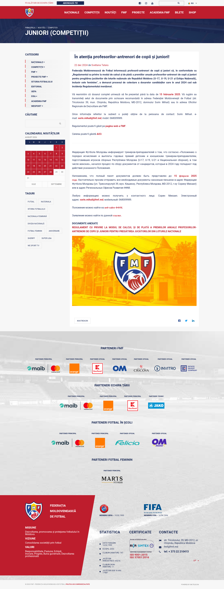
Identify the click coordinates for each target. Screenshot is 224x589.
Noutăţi (41, 28)
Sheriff (31, 238)
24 (28, 172)
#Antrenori (82, 321)
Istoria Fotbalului (41, 81)
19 (39, 166)
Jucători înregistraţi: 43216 (112, 560)
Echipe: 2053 (109, 549)
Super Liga (47, 238)
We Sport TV (33, 246)
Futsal (31, 202)
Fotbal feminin (35, 231)
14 (51, 160)
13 (45, 160)
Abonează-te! (70, 3)
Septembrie (56, 184)
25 (34, 172)
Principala (30, 28)
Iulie (34, 184)
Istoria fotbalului (36, 209)
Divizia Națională (36, 224)
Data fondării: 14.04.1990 (109, 544)
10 (28, 160)
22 (56, 166)
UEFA (33, 91)
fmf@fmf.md (171, 546)
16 (62, 160)
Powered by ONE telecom (190, 584)
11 (34, 160)
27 (45, 172)
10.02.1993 (119, 515)
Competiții (52, 28)
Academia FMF (38, 101)
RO (192, 3)
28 (51, 172)
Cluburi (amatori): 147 (113, 554)
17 (28, 166)
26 (39, 172)
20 (45, 166)
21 (51, 166)
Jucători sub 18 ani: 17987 (112, 571)
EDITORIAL (36, 86)
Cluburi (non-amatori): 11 (109, 566)
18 (34, 166)
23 (62, 166)
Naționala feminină (37, 216)
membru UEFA (106, 515)
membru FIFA (150, 515)
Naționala (46, 202)
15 (56, 160)
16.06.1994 (163, 515)
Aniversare (54, 231)
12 (39, 160)
